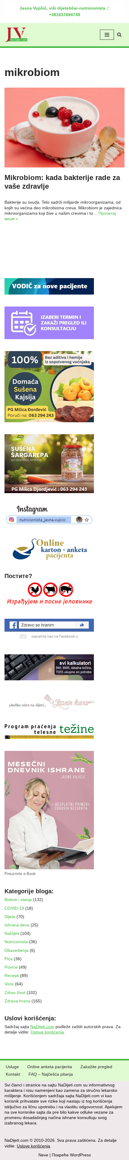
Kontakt (13, 1074)
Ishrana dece (16, 925)
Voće (9, 983)
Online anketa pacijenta (49, 1066)
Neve (43, 1155)
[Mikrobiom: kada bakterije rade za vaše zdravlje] (64, 127)
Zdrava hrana (17, 1001)
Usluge (12, 1066)
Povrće (11, 967)
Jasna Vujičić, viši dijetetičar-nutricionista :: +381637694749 (65, 11)
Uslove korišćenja (47, 1032)
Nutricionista (16, 941)
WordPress (80, 1155)
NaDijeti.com (42, 1026)
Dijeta (9, 916)
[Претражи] (119, 34)
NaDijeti (11, 933)
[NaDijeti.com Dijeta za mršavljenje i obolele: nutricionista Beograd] (16, 34)
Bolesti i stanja (18, 899)
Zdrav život (15, 992)
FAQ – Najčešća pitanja (50, 1074)
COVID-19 (14, 908)
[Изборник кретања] (107, 35)
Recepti (11, 975)
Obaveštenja (16, 950)
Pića (8, 958)
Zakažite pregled (96, 1066)
